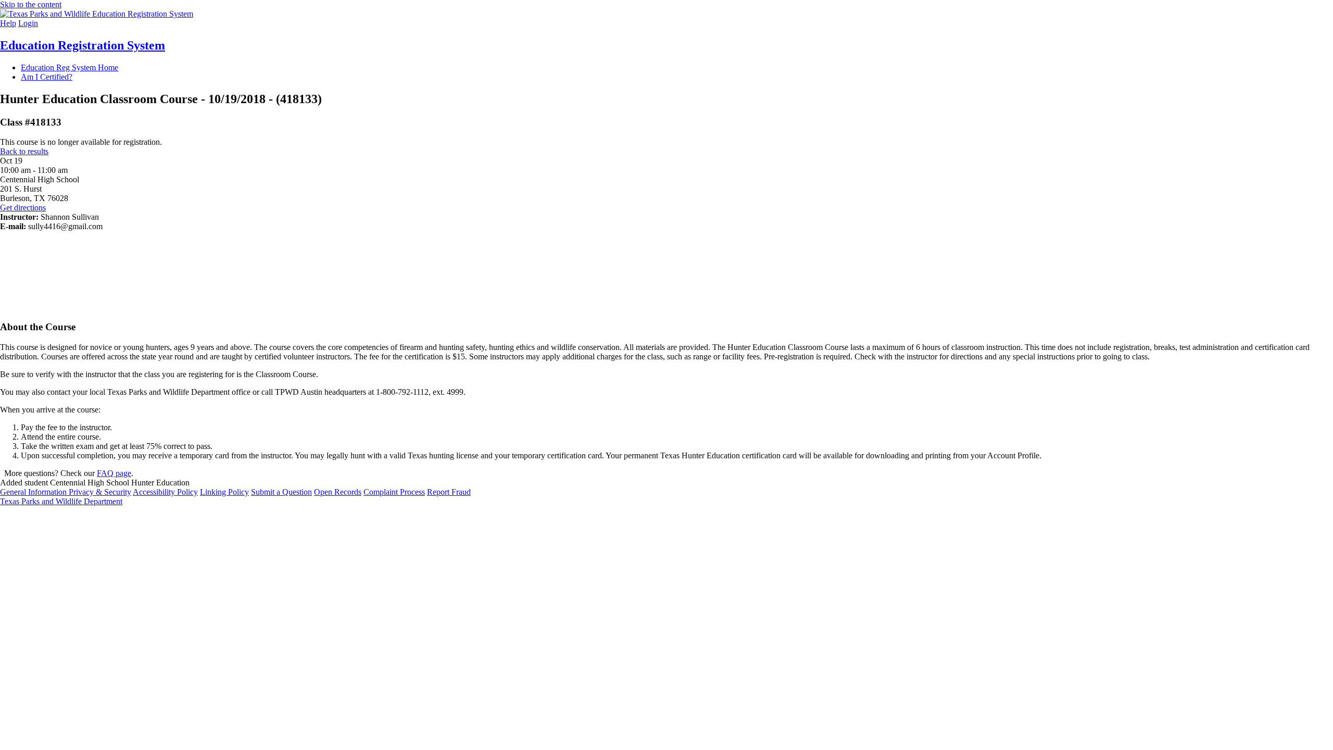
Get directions (23, 207)
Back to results (24, 151)
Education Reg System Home (69, 67)
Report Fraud (449, 492)
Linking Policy (224, 492)
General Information (34, 492)
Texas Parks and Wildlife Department (61, 501)
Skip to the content (30, 4)
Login (28, 23)
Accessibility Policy (165, 492)
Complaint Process (394, 492)
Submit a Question (281, 492)
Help (8, 23)
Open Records (337, 492)
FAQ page (114, 473)
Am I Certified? (46, 76)
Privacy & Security (100, 492)
